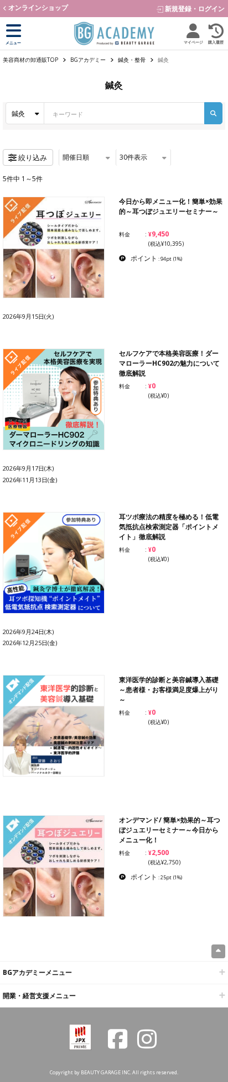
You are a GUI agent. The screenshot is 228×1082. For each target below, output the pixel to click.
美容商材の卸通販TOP (30, 60)
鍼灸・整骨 (132, 60)
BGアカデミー (88, 60)
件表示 (133, 157)
